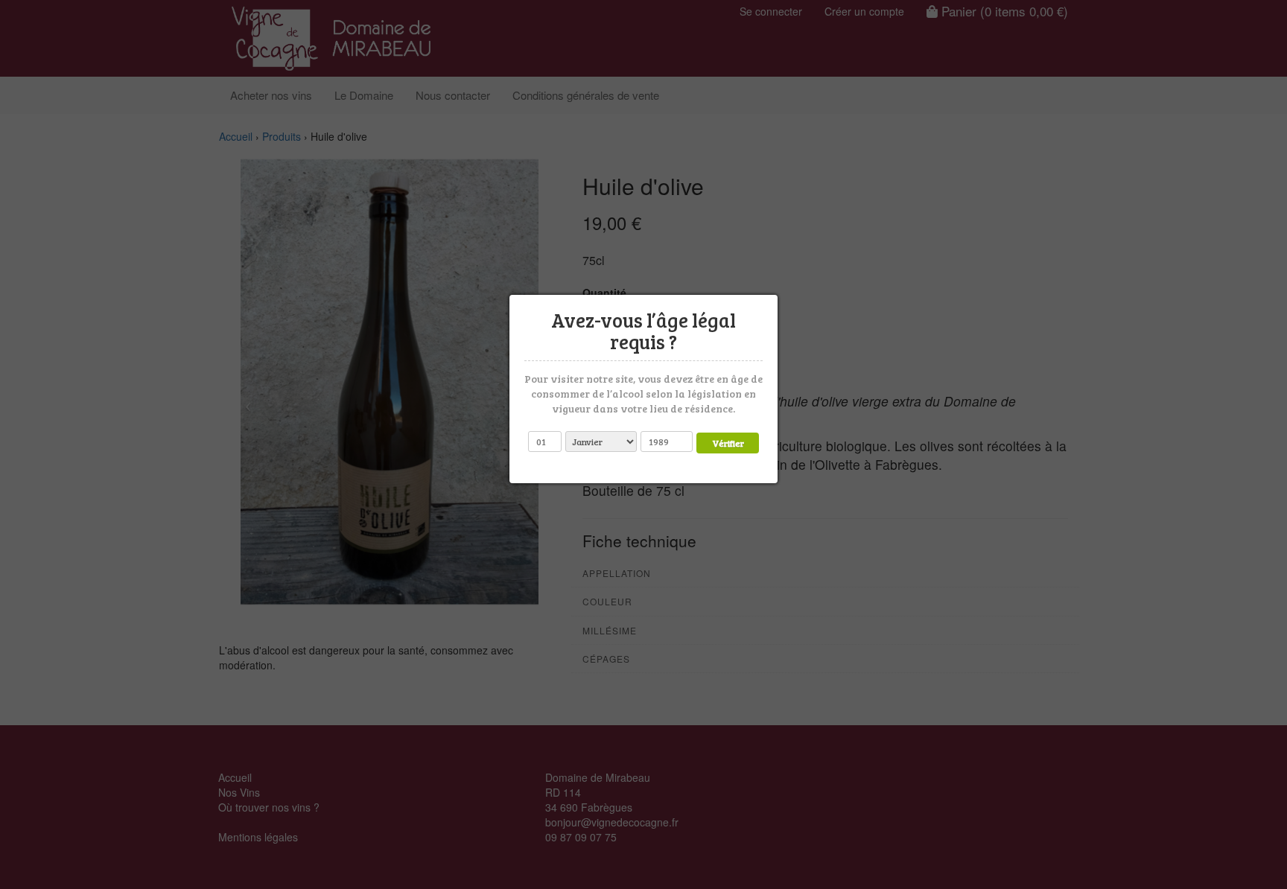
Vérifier (728, 442)
